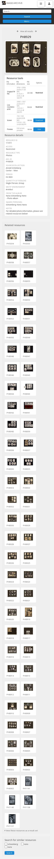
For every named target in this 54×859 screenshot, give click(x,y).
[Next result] (35, 31)
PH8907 (26, 732)
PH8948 (10, 356)
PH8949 (26, 337)
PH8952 (10, 318)
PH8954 (10, 300)
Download (39, 120)
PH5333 (26, 243)
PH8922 (10, 600)
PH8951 (26, 318)
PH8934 (10, 488)
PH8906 (10, 751)
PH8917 (26, 638)
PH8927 (26, 544)
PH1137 (10, 826)
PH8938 (10, 450)
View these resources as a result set (21, 830)
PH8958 (10, 262)
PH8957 (26, 262)
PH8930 (10, 525)
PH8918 (10, 638)
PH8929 (26, 525)
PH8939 (26, 431)
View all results (26, 31)
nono (25, 844)
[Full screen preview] (26, 57)
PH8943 (26, 394)
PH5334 (10, 243)
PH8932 (10, 506)
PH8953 (26, 300)
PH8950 (10, 337)
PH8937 (26, 450)
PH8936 (10, 469)
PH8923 (26, 582)
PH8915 (26, 657)
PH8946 (10, 375)
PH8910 (10, 713)
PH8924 (10, 582)
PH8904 (10, 769)
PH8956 (10, 281)
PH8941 (26, 412)
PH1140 (10, 807)
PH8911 (26, 694)
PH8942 (10, 412)
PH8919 (26, 619)
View (39, 129)
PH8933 (26, 488)
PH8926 (10, 563)
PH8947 (26, 356)
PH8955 (26, 281)
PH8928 (10, 544)
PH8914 (10, 675)
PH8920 (10, 619)
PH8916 (10, 657)
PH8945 (26, 375)
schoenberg (12, 844)
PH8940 (10, 431)
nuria (9, 847)
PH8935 (26, 469)
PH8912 (10, 694)
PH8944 (10, 394)
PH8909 (26, 713)
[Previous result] (17, 31)
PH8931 (26, 506)
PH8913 (26, 675)
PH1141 (26, 788)
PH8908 (10, 732)
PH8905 (26, 751)
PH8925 (26, 563)
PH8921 (26, 600)
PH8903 (26, 769)
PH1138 (26, 807)
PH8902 (10, 788)
